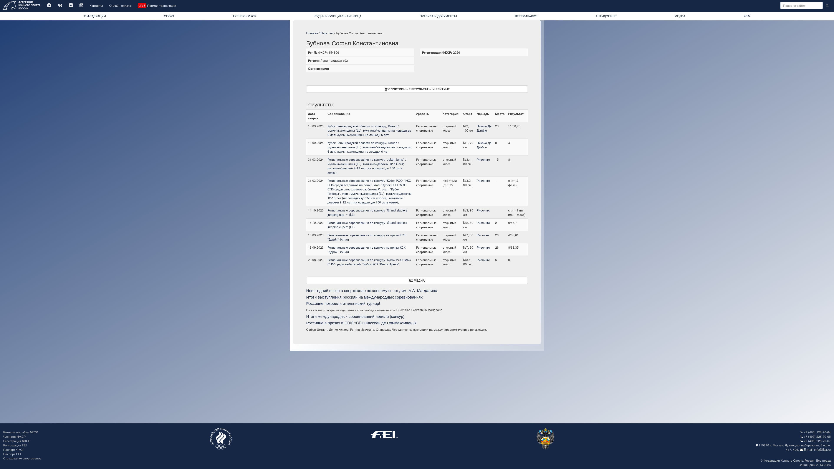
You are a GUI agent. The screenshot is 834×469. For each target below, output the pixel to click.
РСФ (746, 16)
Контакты (96, 5)
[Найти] (827, 5)
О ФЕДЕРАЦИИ (95, 16)
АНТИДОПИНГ (606, 16)
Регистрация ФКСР (16, 441)
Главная (312, 33)
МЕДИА (680, 16)
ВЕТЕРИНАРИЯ (526, 16)
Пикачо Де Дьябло (484, 128)
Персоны (327, 33)
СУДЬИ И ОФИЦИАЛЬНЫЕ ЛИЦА (337, 16)
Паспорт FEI (12, 454)
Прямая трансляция (157, 5)
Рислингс (483, 159)
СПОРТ (169, 16)
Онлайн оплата (120, 5)
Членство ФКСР (14, 436)
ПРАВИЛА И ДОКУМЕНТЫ (438, 16)
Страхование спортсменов (22, 458)
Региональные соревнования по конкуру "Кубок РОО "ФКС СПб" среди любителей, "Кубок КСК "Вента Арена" (369, 262)
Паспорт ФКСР (13, 449)
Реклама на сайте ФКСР (20, 432)
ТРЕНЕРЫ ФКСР (244, 16)
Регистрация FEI (15, 445)
